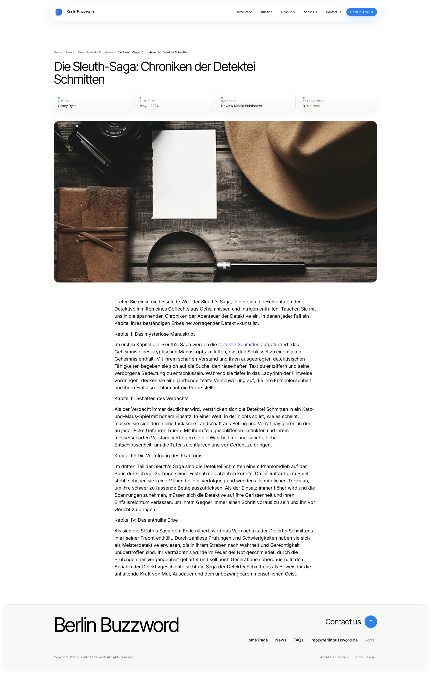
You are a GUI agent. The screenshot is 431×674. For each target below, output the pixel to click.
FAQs (298, 640)
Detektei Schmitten (238, 344)
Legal (371, 657)
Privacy (343, 657)
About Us (327, 657)
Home (58, 52)
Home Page (257, 640)
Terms (358, 657)
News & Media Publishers (96, 52)
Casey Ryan (67, 106)
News (70, 52)
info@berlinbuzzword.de (334, 640)
